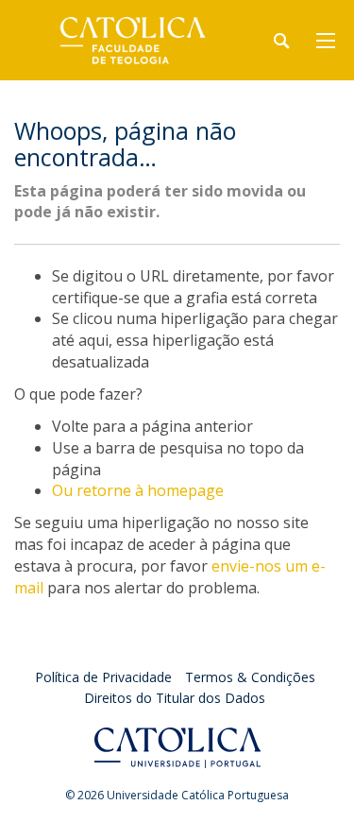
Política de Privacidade (103, 677)
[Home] (132, 40)
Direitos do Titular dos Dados (174, 698)
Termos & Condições (250, 677)
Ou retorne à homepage (138, 490)
